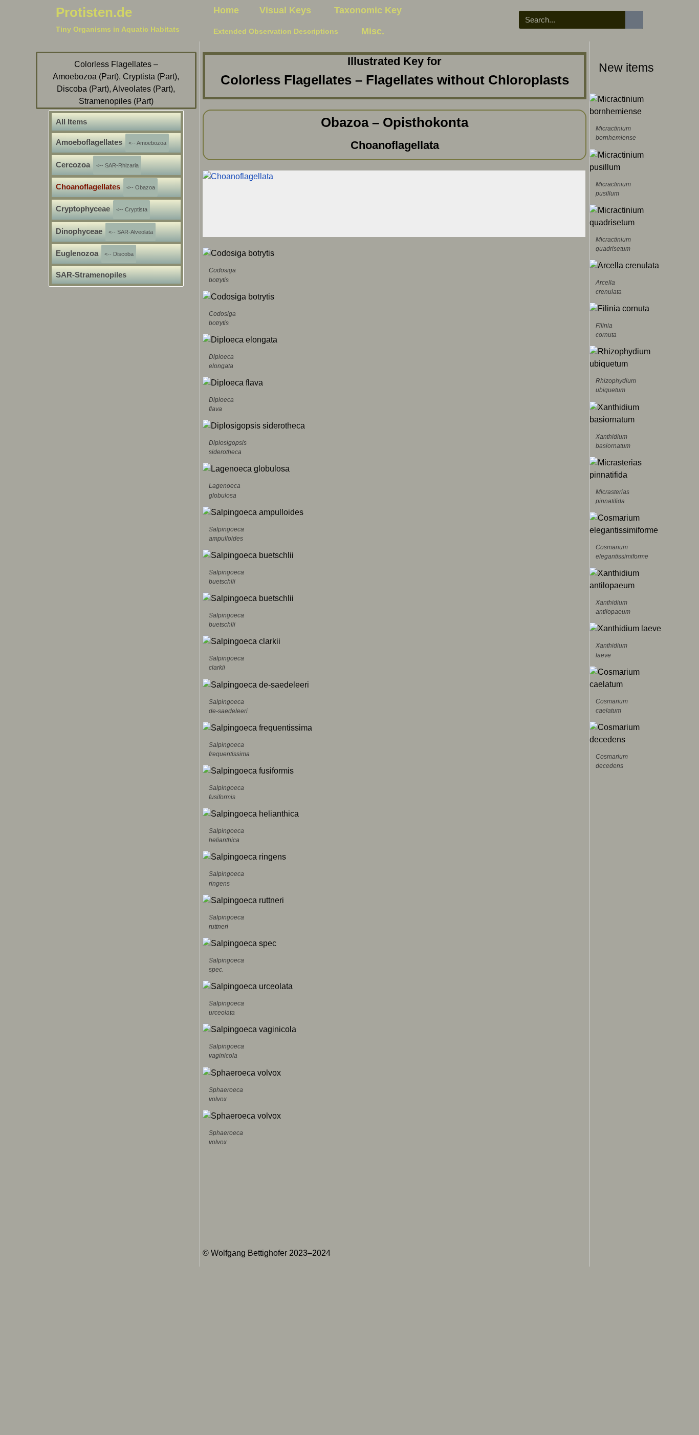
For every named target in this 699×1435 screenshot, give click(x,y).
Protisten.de (94, 12)
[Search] (634, 20)
